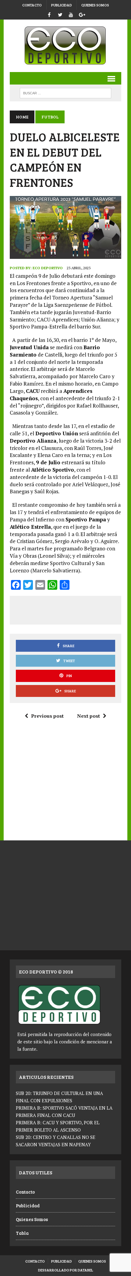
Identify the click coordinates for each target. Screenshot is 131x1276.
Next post (88, 715)
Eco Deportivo (48, 268)
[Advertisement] (73, 609)
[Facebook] (49, 14)
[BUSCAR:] (65, 92)
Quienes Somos (95, 4)
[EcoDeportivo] (65, 46)
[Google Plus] (82, 14)
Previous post (47, 715)
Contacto (32, 4)
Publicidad (61, 4)
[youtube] (71, 14)
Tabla (22, 1233)
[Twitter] (60, 14)
